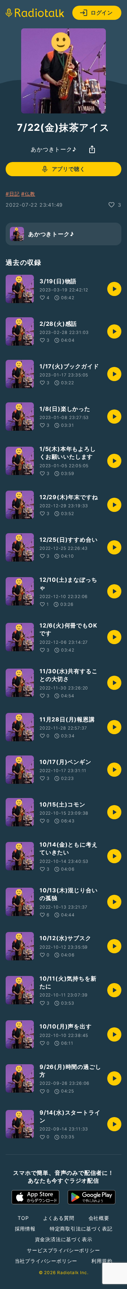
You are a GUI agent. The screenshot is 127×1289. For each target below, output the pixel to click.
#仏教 (28, 194)
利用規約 (101, 1261)
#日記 (12, 194)
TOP (23, 1218)
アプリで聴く (68, 169)
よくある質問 (58, 1218)
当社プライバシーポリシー (46, 1261)
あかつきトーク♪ (53, 149)
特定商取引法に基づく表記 (81, 1229)
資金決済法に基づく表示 (63, 1239)
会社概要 (99, 1218)
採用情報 (25, 1229)
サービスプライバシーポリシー (63, 1250)
